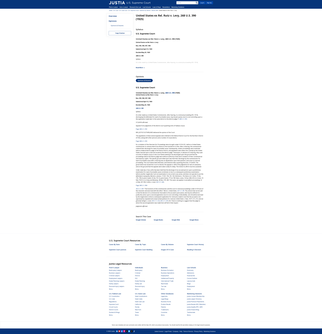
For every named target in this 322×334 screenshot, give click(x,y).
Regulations (113, 302)
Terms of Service (188, 331)
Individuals (139, 268)
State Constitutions (141, 296)
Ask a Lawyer (123, 7)
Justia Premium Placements (195, 302)
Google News (194, 220)
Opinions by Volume (145, 10)
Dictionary (190, 270)
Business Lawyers (114, 273)
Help (180, 331)
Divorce (137, 276)
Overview (113, 16)
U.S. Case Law (123, 10)
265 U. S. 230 (164, 201)
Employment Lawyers (115, 278)
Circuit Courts (113, 307)
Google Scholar (141, 220)
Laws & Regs (156, 7)
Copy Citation (120, 33)
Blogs (189, 284)
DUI (136, 278)
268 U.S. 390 (170, 93)
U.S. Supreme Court (133, 10)
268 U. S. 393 (183, 119)
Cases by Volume (167, 244)
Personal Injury (140, 286)
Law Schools (147, 7)
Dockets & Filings (114, 312)
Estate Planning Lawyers (116, 281)
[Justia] (117, 2)
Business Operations (167, 273)
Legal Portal (168, 331)
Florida (137, 307)
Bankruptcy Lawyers (115, 270)
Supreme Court (114, 304)
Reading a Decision (194, 250)
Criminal (137, 273)
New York (138, 310)
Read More (139, 68)
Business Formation (167, 270)
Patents (163, 307)
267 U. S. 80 (180, 191)
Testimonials (191, 312)
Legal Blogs (164, 299)
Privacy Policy (198, 331)
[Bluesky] (129, 331)
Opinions (113, 21)
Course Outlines (192, 278)
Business (164, 268)
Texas (137, 312)
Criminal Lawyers (114, 276)
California (138, 304)
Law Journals (191, 281)
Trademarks (165, 310)
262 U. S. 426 (160, 182)
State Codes (138, 299)
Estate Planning (140, 281)
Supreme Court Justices (117, 250)
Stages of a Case (167, 250)
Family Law (138, 284)
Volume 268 (155, 10)
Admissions (190, 273)
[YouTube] (119, 331)
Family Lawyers (113, 284)
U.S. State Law (140, 294)
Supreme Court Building (143, 250)
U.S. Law (115, 10)
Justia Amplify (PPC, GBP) (195, 307)
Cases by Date (114, 244)
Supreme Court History (195, 244)
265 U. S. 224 (156, 201)
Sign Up (209, 2)
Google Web (176, 220)
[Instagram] (124, 331)
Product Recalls (166, 304)
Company (175, 331)
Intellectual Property (167, 278)
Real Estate (164, 284)
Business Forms (166, 302)
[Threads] (127, 331)
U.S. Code (112, 299)
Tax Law (163, 286)
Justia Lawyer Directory (194, 299)
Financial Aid (191, 276)
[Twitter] (132, 331)
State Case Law (139, 302)
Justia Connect (159, 331)
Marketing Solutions (177, 7)
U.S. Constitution (114, 296)
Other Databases (167, 294)
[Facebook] (122, 331)
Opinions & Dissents (144, 80)
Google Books (158, 220)
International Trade (167, 281)
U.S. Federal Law (115, 294)
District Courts (113, 310)
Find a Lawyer (113, 7)
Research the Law (135, 7)
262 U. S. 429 (140, 189)
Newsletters (166, 7)
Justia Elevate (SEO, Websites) (196, 304)
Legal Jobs (164, 296)
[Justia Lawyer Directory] (134, 331)
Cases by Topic (140, 244)
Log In (202, 2)
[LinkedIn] (117, 331)
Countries (164, 312)
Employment (165, 276)
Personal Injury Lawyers (116, 286)
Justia (110, 10)
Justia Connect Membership (195, 296)
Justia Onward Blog (193, 310)
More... (111, 289)
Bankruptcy (138, 270)
